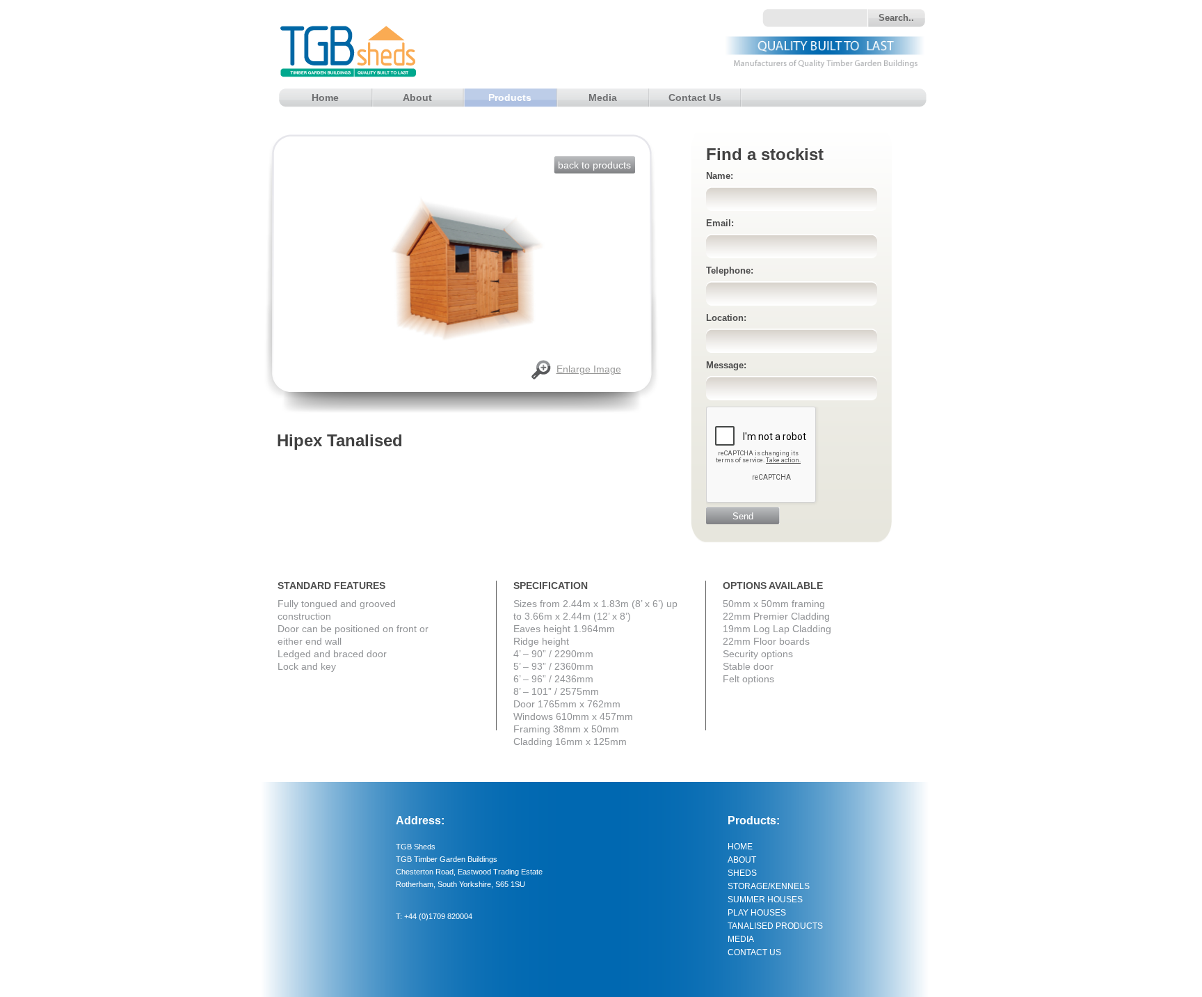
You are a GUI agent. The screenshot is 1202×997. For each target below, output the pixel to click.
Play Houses (757, 913)
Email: (720, 223)
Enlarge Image (588, 369)
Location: (726, 318)
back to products (594, 165)
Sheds (742, 873)
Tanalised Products (775, 926)
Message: (726, 365)
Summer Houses (765, 899)
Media (602, 97)
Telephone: (729, 270)
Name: (719, 176)
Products (509, 97)
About (417, 97)
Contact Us (694, 97)
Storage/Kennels (769, 886)
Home (325, 97)
